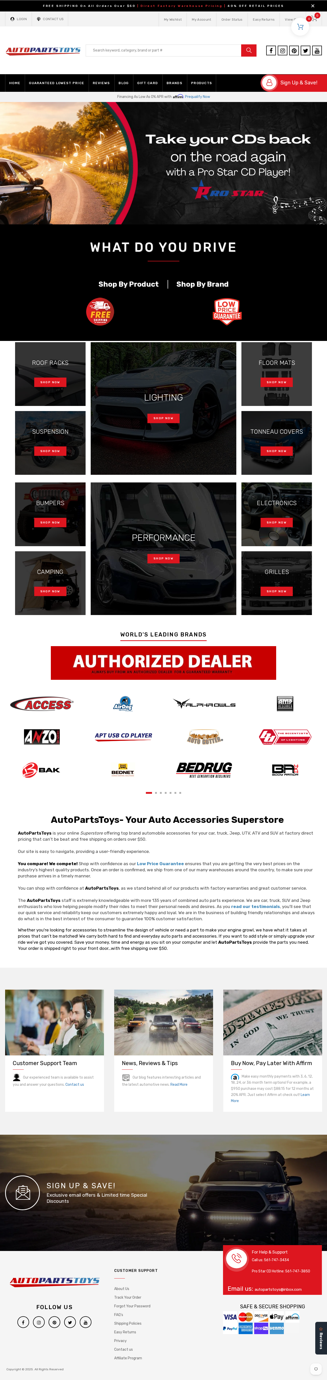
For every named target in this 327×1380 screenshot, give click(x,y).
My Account (201, 19)
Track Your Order (127, 1297)
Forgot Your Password (132, 1306)
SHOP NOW (50, 382)
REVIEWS (101, 83)
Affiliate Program (128, 1358)
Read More (179, 1084)
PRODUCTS (201, 83)
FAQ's (118, 1315)
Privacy (120, 1341)
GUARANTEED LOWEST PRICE (56, 83)
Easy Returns (264, 19)
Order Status (232, 19)
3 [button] (161, 793)
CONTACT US (53, 19)
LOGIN (22, 19)
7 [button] (180, 793)
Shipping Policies (128, 1323)
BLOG (124, 83)
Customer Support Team (45, 1063)
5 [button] (170, 793)
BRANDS (174, 83)
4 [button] (166, 793)
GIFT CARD (147, 83)
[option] (163, 163)
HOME (14, 83)
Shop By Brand (203, 284)
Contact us (74, 1084)
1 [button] (149, 793)
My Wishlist (173, 19)
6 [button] (175, 793)
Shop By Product (129, 284)
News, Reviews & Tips (150, 1063)
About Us (121, 1289)
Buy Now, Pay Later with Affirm (271, 1063)
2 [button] (156, 793)
